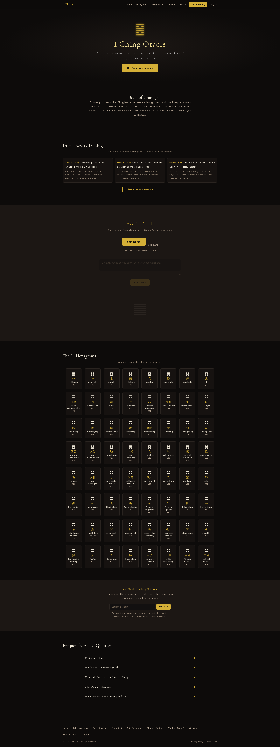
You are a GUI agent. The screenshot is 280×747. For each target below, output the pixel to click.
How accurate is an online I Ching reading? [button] (105, 696)
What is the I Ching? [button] (94, 657)
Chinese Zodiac (155, 728)
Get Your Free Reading (140, 68)
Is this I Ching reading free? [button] (98, 686)
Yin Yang (193, 728)
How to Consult (70, 734)
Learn (86, 734)
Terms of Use (211, 742)
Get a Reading (100, 728)
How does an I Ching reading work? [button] (102, 667)
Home (66, 728)
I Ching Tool (71, 4)
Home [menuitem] (129, 4)
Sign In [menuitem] (214, 4)
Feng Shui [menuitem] (156, 4)
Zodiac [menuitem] (170, 4)
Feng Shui (117, 728)
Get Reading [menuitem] (198, 4)
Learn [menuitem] (181, 4)
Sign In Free (134, 241)
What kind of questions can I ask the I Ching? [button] (107, 677)
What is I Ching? (176, 728)
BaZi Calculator (134, 728)
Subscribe (163, 606)
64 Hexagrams (80, 728)
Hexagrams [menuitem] (141, 4)
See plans (153, 245)
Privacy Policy (197, 742)
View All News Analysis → (140, 189)
